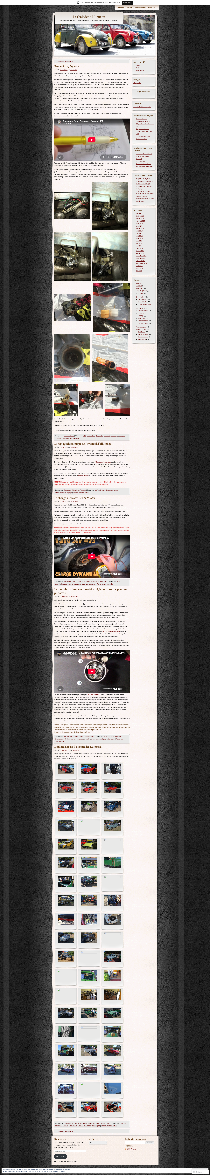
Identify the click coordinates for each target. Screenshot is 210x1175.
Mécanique (75, 490)
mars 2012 (139, 248)
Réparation (103, 581)
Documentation (143, 311)
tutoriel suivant (83, 476)
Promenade (142, 339)
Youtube (138, 68)
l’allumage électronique (103, 462)
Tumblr (138, 65)
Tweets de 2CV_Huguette (142, 107)
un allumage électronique (111, 631)
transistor (111, 739)
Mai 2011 (139, 271)
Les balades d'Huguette (89, 17)
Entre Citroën (76, 581)
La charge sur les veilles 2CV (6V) (74, 498)
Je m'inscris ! (60, 1156)
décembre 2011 (141, 256)
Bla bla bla (141, 332)
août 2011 (139, 266)
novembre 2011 (141, 258)
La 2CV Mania (140, 161)
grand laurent (96, 739)
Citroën (65, 1126)
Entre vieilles (86, 581)
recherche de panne (89, 584)
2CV (96, 490)
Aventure (139, 286)
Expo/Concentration (80, 1123)
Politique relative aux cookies (56, 1171)
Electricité (67, 490)
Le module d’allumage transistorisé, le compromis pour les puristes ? (90, 591)
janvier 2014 (140, 228)
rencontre (87, 1126)
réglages (104, 739)
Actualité (139, 283)
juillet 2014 (139, 223)
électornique (69, 739)
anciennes (58, 1126)
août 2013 (139, 231)
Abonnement (60, 1139)
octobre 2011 (140, 261)
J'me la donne (143, 337)
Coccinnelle (73, 1126)
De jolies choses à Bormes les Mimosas (78, 747)
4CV (125, 1123)
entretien (87, 739)
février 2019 (140, 216)
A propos (120, 7)
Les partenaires (140, 7)
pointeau (58, 438)
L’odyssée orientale (142, 129)
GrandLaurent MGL (93, 695)
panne (70, 584)
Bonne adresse (143, 334)
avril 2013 (139, 233)
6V (121, 581)
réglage (69, 492)
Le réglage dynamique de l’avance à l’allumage (82, 444)
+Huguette (137, 83)
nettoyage (114, 436)
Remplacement (78, 736)
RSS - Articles (131, 1149)
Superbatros (73, 70)
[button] (72, 205)
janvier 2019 (140, 218)
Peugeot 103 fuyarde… (67, 66)
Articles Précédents (64, 61)
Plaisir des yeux (93, 1123)
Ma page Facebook (141, 91)
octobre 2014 (140, 221)
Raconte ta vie (69, 436)
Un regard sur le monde (144, 166)
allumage (102, 490)
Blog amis (139, 288)
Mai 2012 (139, 243)
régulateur (77, 584)
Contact (129, 7)
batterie (57, 584)
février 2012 (140, 251)
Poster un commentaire (70, 438)
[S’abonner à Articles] (125, 1149)
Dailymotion (140, 70)
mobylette (107, 436)
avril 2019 (139, 213)
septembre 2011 (141, 263)
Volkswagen (96, 1126)
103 (84, 436)
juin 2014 (139, 226)
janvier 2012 (140, 253)
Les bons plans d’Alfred (144, 154)
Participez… (152, 7)
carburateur (91, 436)
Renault (80, 1126)
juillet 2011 (139, 268)
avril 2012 (139, 246)
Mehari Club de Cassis (143, 164)
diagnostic (99, 436)
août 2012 (139, 236)
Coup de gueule (141, 291)
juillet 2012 (139, 238)
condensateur (78, 739)
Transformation (89, 736)
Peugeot (122, 436)
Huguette (109, 490)
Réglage (83, 490)
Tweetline (138, 103)
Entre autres (142, 299)
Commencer (127, 2)
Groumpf (141, 293)
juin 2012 (139, 241)
